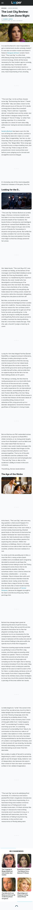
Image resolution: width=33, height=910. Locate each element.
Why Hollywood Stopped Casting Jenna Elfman (22, 895)
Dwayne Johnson (13, 53)
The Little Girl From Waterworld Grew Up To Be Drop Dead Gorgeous (8, 895)
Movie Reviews (13, 8)
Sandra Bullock (6, 131)
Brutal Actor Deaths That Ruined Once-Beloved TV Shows (23, 871)
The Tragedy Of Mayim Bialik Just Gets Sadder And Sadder (7, 872)
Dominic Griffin (8, 19)
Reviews (4, 8)
